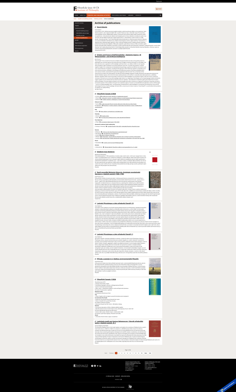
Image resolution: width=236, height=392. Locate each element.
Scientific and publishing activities (99, 15)
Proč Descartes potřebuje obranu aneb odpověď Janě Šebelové (115, 117)
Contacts (138, 15)
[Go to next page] (146, 353)
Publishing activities (98, 18)
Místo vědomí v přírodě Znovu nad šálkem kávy (112, 111)
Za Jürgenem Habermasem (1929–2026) (110, 122)
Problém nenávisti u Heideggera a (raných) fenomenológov (116, 99)
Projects (77, 25)
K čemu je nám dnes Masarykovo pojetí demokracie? (115, 132)
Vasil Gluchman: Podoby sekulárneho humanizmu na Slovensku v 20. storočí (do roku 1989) (123, 138)
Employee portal (125, 376)
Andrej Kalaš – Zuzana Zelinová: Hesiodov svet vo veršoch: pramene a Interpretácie (121, 136)
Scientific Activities (79, 23)
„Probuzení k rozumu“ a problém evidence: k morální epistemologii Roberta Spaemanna (121, 98)
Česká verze (159, 1)
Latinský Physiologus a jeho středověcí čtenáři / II (115, 203)
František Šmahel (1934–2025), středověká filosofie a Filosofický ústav (123, 126)
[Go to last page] (150, 353)
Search (160, 15)
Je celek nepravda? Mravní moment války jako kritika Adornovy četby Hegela (118, 104)
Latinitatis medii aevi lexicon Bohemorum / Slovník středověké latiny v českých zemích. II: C (119, 322)
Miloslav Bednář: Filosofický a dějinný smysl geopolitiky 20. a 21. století (121, 147)
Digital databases (79, 43)
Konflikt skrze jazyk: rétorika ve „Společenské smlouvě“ (115, 96)
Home (76, 15)
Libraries (130, 15)
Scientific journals (80, 35)
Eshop (159, 9)
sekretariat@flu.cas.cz (152, 367)
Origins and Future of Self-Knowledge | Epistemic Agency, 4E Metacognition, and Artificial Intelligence (118, 56)
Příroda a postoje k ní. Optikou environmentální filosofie (118, 259)
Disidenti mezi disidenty (106, 152)
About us (82, 15)
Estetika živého (105, 116)
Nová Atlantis (102, 27)
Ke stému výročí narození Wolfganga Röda (113, 142)
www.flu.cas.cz (149, 368)
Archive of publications (82, 37)
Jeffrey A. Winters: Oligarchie (107, 135)
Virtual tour (110, 376)
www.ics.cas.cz (129, 370)
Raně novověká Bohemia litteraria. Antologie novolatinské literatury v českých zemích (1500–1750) (117, 173)
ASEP (77, 40)
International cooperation (81, 45)
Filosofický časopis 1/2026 (106, 279)
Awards (76, 51)
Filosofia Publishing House (82, 30)
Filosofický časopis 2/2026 (106, 94)
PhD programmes (79, 48)
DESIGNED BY (117, 379)
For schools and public (119, 15)
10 (141, 353)
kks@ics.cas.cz (131, 368)
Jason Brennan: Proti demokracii (110, 133)
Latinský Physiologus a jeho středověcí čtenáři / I (115, 234)
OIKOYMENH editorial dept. (82, 33)
